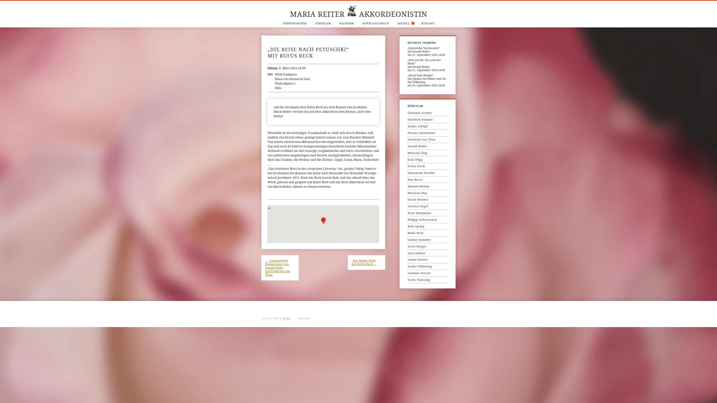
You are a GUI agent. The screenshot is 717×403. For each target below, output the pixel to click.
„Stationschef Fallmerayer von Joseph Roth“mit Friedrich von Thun (277, 268)
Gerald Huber (417, 146)
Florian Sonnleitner (422, 133)
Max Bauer (415, 179)
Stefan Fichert (418, 259)
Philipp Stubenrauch (422, 219)
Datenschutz (304, 318)
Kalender (346, 23)
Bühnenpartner (295, 23)
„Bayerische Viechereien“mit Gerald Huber (424, 49)
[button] (323, 220)
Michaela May (417, 193)
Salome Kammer (419, 239)
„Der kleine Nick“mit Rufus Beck (364, 262)
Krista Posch (416, 166)
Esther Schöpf (418, 126)
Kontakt (427, 23)
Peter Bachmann (419, 213)
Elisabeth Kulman (420, 119)
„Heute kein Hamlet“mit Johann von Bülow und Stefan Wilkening (427, 79)
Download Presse (375, 23)
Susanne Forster (419, 273)
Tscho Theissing (419, 280)
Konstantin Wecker (421, 173)
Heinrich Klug (418, 153)
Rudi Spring (416, 226)
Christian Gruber (420, 113)
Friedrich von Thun (422, 139)
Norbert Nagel (418, 206)
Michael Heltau (418, 186)
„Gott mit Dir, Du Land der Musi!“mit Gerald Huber (424, 63)
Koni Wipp (415, 159)
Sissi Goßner (416, 253)
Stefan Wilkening (420, 266)
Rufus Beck (415, 233)
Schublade (323, 23)
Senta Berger (417, 246)
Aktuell (405, 23)
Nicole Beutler (418, 199)
